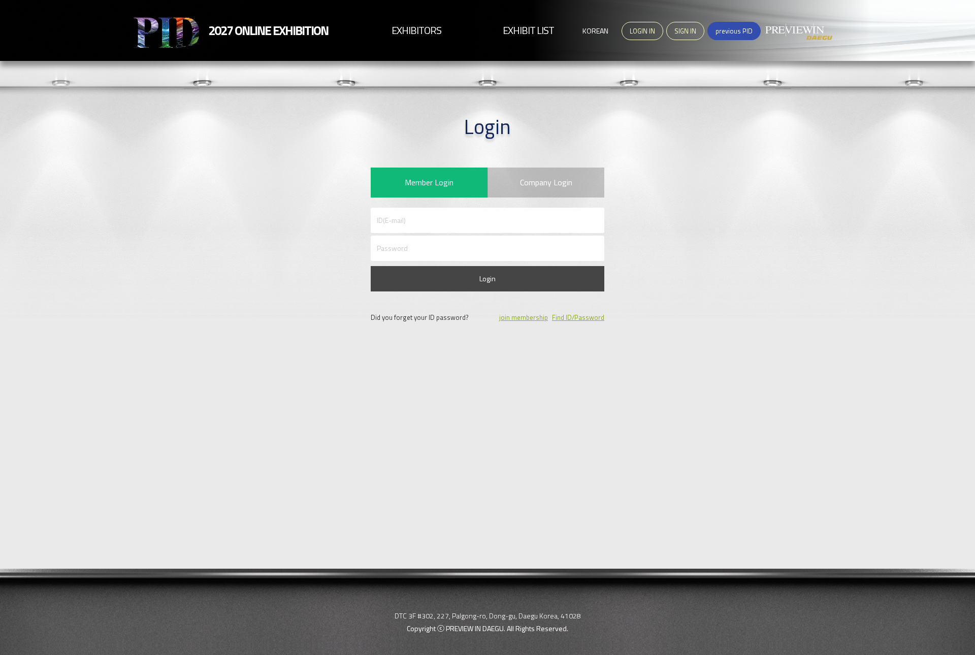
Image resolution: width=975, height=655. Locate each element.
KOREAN (595, 30)
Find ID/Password (578, 317)
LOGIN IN (642, 31)
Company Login (546, 182)
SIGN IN (685, 31)
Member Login (429, 182)
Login (487, 278)
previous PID (734, 31)
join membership (523, 317)
